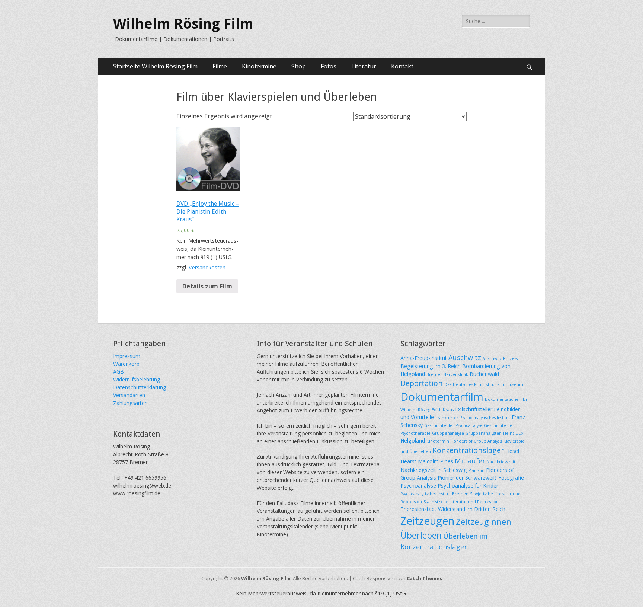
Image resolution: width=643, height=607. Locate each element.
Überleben (421, 535)
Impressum (126, 356)
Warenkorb (126, 363)
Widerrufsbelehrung (136, 379)
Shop (298, 66)
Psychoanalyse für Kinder (468, 485)
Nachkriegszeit (501, 461)
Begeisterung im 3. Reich (430, 366)
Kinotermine (259, 66)
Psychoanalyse (418, 485)
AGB (118, 371)
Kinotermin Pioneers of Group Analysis (464, 441)
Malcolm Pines (435, 461)
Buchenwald (484, 373)
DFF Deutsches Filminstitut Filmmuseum (483, 384)
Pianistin (476, 470)
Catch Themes (424, 578)
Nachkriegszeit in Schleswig (433, 469)
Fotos (328, 66)
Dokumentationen (503, 399)
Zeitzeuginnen (483, 521)
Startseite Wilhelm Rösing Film (155, 66)
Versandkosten (207, 267)
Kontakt (402, 66)
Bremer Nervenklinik (447, 374)
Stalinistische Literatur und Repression (461, 501)
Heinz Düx (513, 433)
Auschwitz (464, 357)
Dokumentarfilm (441, 396)
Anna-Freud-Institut (423, 357)
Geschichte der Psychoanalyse (453, 425)
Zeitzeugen (427, 521)
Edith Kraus (443, 409)
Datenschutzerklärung (139, 387)
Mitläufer (470, 460)
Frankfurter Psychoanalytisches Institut (472, 417)
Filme (219, 66)
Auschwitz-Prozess (500, 358)
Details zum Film (207, 286)
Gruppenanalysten (484, 433)
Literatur (363, 66)
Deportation (421, 383)
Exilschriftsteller (473, 409)
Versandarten (129, 395)
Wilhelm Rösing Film (183, 24)
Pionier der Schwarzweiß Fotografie (481, 477)
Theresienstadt (418, 508)
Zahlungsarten (130, 402)
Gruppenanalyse (448, 433)
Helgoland (412, 440)
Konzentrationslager (468, 450)
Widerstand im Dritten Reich (471, 508)
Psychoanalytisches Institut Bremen (434, 493)
